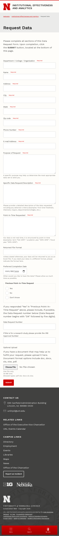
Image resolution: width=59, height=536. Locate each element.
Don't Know (15, 297)
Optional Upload (10, 347)
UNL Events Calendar (14, 429)
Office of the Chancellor (16, 467)
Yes (11, 288)
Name (9, 72)
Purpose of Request (15, 153)
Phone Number (13, 130)
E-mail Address (13, 141)
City (8, 95)
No (11, 293)
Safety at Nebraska (20, 518)
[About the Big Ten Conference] (7, 484)
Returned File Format (12, 248)
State (9, 107)
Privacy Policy (7, 518)
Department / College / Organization (22, 61)
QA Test (12, 514)
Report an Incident (13, 474)
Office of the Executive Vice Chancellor (24, 424)
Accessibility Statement (24, 514)
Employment (10, 446)
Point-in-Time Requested (18, 215)
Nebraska (6, 16)
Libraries (8, 454)
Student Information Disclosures (38, 518)
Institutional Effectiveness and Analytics (32, 6)
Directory (8, 441)
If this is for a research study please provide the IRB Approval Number (25, 334)
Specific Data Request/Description (21, 183)
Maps (6, 459)
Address (10, 84)
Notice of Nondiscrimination (37, 516)
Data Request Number (13, 322)
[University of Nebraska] (24, 484)
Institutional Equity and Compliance (15, 516)
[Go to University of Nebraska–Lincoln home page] (6, 6)
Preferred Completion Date (15, 266)
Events (6, 450)
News (6, 463)
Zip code (10, 118)
